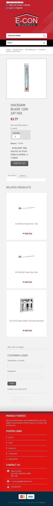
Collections (18, 50)
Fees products (30, 50)
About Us (12, 448)
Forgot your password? (17, 389)
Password (11, 371)
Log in (11, 8)
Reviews (22, 176)
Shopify (42, 502)
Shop (11, 443)
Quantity (16, 133)
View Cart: (19, 5)
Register (19, 8)
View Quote (13, 459)
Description (12, 176)
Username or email (15, 360)
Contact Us (13, 454)
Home (8, 50)
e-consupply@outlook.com (21, 481)
